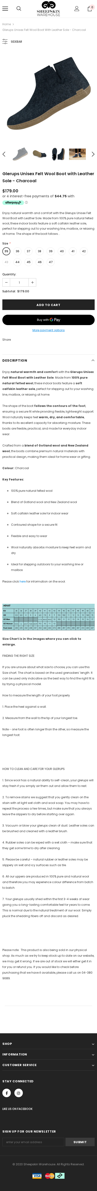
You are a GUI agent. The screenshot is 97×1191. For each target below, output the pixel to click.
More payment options (48, 330)
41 (72, 251)
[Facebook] (6, 1093)
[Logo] (48, 8)
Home (6, 24)
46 (40, 262)
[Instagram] (18, 1093)
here (23, 581)
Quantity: (9, 274)
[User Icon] (76, 8)
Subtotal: (9, 291)
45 (29, 262)
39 (51, 251)
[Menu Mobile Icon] (5, 9)
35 (6, 251)
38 (39, 251)
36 (17, 251)
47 (51, 262)
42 (84, 251)
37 (28, 251)
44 (17, 262)
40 (62, 251)
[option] (48, 94)
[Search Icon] (18, 8)
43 (6, 262)
